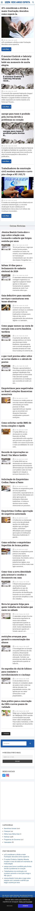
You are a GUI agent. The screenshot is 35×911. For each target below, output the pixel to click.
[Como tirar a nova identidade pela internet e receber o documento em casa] (5, 590)
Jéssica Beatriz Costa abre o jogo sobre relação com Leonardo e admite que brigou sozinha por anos (17, 880)
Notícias (6, 837)
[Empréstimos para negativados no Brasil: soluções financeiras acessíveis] (5, 407)
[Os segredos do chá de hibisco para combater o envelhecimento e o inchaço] (5, 687)
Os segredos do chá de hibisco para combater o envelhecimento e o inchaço (16, 671)
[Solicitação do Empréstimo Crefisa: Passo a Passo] (5, 495)
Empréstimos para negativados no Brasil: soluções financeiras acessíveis (17, 391)
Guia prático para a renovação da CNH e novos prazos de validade (16, 704)
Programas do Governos (12, 839)
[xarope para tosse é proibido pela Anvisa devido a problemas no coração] (17, 132)
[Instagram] (7, 775)
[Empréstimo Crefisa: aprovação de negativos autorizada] (5, 527)
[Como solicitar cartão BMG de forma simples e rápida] (5, 438)
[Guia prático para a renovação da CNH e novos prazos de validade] (5, 718)
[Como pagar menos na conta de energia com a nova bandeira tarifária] (5, 343)
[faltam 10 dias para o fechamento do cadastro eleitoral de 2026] (5, 282)
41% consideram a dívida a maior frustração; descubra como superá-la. (14, 11)
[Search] (30, 743)
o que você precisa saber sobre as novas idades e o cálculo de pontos (16, 359)
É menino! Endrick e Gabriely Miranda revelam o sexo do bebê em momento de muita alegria (18, 862)
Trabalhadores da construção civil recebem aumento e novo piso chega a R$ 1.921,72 (16, 171)
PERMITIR (25, 905)
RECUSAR (9, 905)
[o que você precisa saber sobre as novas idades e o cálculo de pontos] (5, 374)
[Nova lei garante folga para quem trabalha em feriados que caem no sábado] (5, 622)
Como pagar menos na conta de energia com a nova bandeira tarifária (17, 328)
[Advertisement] (17, 800)
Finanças (7, 831)
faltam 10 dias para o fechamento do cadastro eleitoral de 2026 (13, 268)
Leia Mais (5, 49)
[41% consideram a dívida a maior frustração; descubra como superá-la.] (17, 27)
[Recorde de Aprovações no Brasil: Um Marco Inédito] (5, 466)
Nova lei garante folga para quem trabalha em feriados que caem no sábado (17, 607)
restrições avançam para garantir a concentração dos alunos (15, 639)
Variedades (8, 842)
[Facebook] (4, 775)
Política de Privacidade (25, 901)
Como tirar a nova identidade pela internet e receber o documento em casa (16, 574)
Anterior (6, 733)
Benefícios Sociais (10, 828)
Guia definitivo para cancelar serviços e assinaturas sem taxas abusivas (16, 298)
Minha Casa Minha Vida (11, 834)
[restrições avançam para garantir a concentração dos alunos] (5, 654)
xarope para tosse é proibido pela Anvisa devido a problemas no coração (15, 116)
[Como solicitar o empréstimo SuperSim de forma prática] (5, 557)
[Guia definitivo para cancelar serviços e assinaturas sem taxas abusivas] (5, 312)
